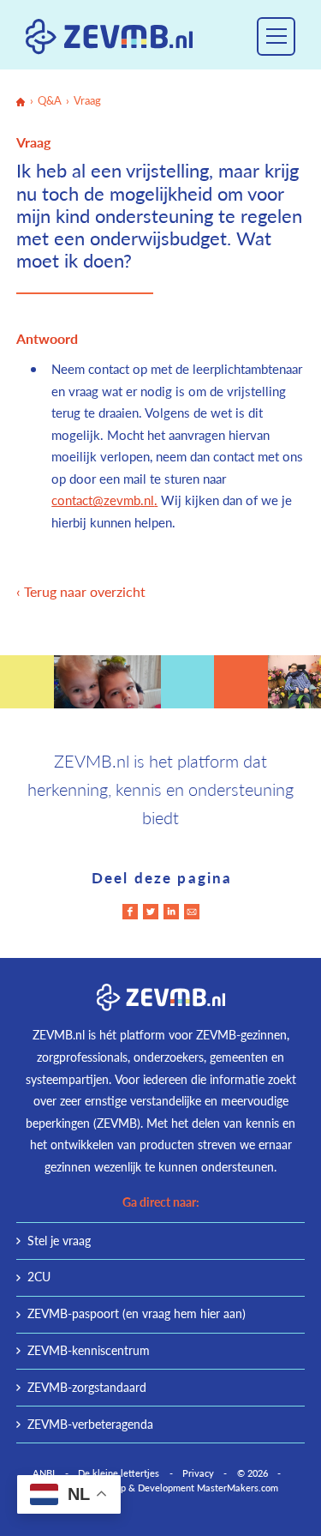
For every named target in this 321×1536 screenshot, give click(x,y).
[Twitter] (150, 911)
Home (20, 101)
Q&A (50, 100)
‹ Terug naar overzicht (81, 591)
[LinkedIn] (171, 911)
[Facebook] (130, 911)
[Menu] (276, 36)
